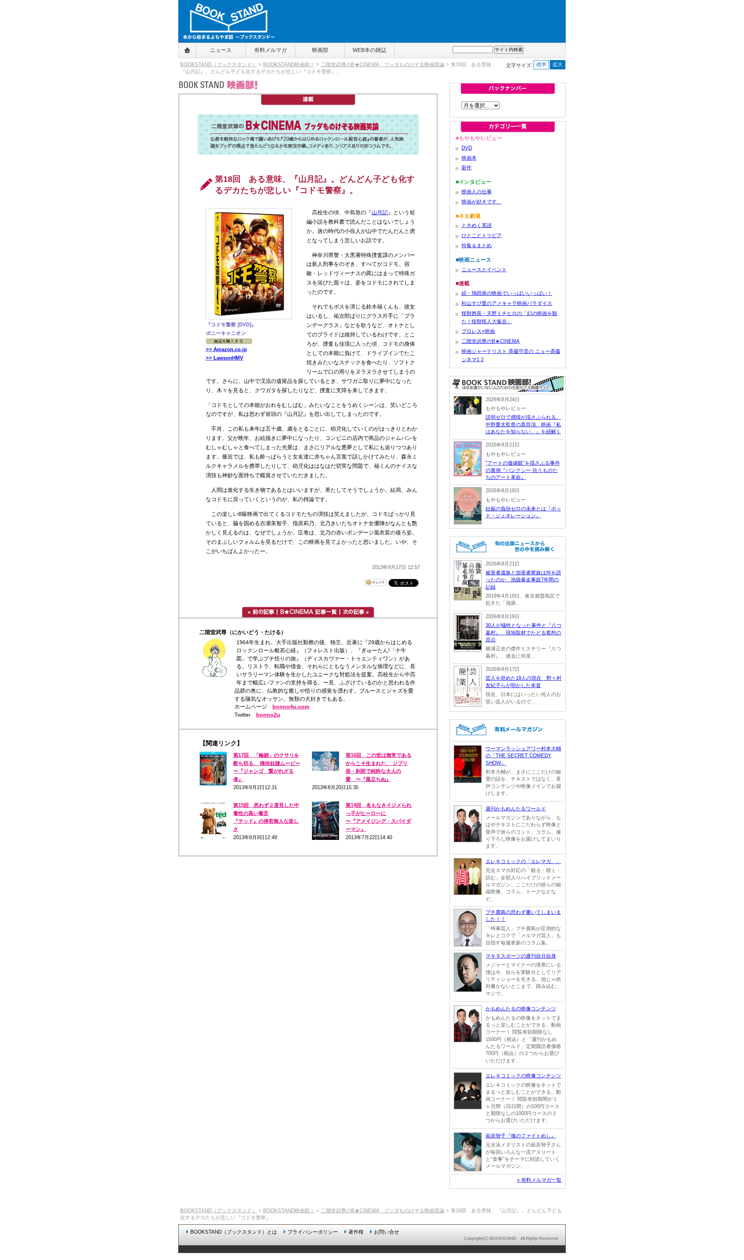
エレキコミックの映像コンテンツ (523, 1076)
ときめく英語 (477, 225)
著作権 (355, 1232)
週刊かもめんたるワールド (516, 809)
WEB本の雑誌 (369, 50)
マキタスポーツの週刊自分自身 (521, 956)
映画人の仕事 (477, 192)
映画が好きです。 (482, 202)
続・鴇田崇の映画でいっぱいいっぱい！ (507, 293)
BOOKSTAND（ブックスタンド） (218, 64)
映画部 (320, 50)
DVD (467, 148)
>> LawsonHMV (224, 358)
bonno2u (268, 715)
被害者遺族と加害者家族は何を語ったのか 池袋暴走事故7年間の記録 (523, 580)
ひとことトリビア (482, 235)
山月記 (380, 212)
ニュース (221, 50)
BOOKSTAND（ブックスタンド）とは (233, 1232)
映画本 (469, 158)
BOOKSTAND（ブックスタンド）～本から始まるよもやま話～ (225, 50)
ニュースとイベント (484, 269)
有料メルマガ (270, 50)
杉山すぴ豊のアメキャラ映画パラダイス (507, 303)
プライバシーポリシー (313, 1232)
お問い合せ (386, 1232)
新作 (467, 168)
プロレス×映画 (478, 331)
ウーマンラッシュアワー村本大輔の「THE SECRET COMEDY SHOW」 (523, 756)
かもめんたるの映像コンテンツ (521, 1009)
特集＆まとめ (477, 245)
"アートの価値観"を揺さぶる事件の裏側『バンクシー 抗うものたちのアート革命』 (523, 470)
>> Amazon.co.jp (226, 349)
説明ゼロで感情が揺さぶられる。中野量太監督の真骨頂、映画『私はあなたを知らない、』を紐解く (523, 424)
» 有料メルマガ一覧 (539, 1180)
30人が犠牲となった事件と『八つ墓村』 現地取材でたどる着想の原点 (523, 632)
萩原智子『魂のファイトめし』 (521, 1136)
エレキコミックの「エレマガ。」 (523, 861)
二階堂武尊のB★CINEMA (491, 341)
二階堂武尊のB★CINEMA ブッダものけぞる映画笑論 (382, 64)
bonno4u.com (290, 706)
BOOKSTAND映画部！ (289, 64)
